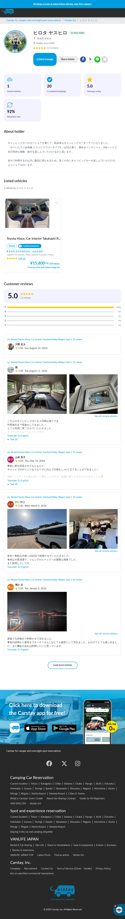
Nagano (87, 788)
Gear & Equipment (83, 845)
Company (15, 868)
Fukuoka (108, 784)
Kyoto (111, 788)
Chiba (58, 784)
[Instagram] (77, 763)
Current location (19, 784)
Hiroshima (99, 788)
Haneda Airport (57, 793)
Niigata (24, 793)
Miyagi (14, 793)
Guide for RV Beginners (92, 798)
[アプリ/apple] (36, 728)
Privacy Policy (103, 868)
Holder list (70, 20)
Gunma (27, 788)
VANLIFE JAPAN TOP (21, 855)
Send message (46, 59)
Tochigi (38, 788)
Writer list (78, 855)
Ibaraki (49, 788)
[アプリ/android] (64, 728)
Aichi (98, 784)
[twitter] (64, 763)
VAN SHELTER (18, 803)
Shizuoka (75, 788)
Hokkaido (15, 788)
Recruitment (30, 868)
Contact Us (47, 868)
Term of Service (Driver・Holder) (74, 868)
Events (100, 845)
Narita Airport (39, 793)
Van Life (39, 845)
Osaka (78, 784)
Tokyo (34, 784)
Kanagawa (46, 784)
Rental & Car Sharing (21, 845)
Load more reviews (62, 665)
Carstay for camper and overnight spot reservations (33, 20)
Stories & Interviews (23, 850)
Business (111, 845)
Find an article (61, 855)
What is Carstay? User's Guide (26, 798)
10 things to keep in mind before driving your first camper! (62, 4)
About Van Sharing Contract (61, 798)
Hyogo (89, 784)
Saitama (68, 784)
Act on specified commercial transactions (32, 873)
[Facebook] (49, 763)
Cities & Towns (76, 793)
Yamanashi (61, 788)
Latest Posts (43, 855)
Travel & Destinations (58, 845)
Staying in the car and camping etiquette (31, 832)
